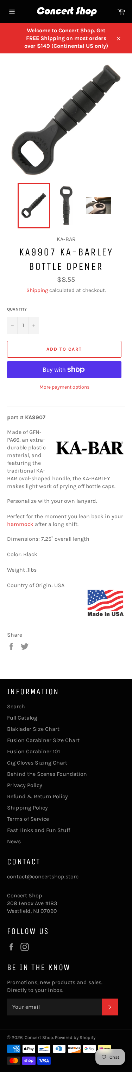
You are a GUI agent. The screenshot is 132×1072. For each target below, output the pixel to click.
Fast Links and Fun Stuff (38, 830)
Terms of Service (28, 819)
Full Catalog (22, 717)
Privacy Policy (24, 785)
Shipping (37, 290)
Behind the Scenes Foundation (47, 774)
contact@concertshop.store (42, 876)
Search (16, 706)
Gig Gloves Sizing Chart (37, 762)
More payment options (64, 387)
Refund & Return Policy (37, 796)
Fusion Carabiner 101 (33, 751)
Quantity (17, 309)
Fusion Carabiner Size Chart (43, 740)
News (14, 841)
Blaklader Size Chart (33, 729)
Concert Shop (39, 1037)
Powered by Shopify (75, 1037)
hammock (20, 524)
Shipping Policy (27, 807)
